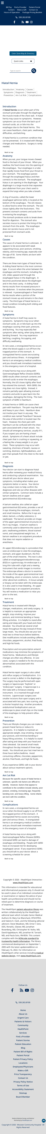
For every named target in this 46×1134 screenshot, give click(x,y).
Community (23, 1025)
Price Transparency (23, 1074)
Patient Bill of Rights (23, 1051)
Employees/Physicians (23, 1066)
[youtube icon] (27, 990)
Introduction (8, 89)
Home (23, 1010)
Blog (23, 1048)
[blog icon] (22, 22)
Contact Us (33, 10)
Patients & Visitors (23, 1021)
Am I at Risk (21, 95)
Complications (35, 95)
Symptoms (8, 92)
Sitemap (23, 1093)
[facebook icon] (14, 22)
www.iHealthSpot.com (23, 882)
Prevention (8, 95)
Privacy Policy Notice (23, 1081)
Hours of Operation (12, 12)
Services (23, 1032)
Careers (11, 10)
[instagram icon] (31, 22)
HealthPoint (23, 1029)
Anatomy (20, 89)
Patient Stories (23, 1040)
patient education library (28, 909)
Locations (23, 1063)
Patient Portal (34, 7)
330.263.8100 (24, 17)
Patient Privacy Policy (23, 1059)
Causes (29, 89)
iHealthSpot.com (27, 1120)
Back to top (9, 152)
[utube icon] (27, 22)
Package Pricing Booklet (32, 12)
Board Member (23, 1096)
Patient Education (23, 1044)
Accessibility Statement (23, 1089)
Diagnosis (19, 92)
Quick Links (19, 61)
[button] (23, 3)
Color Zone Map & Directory (23, 53)
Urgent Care (23, 1017)
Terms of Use (23, 1085)
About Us (23, 1014)
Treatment (31, 92)
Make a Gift (21, 10)
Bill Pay (9, 7)
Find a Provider (20, 7)
